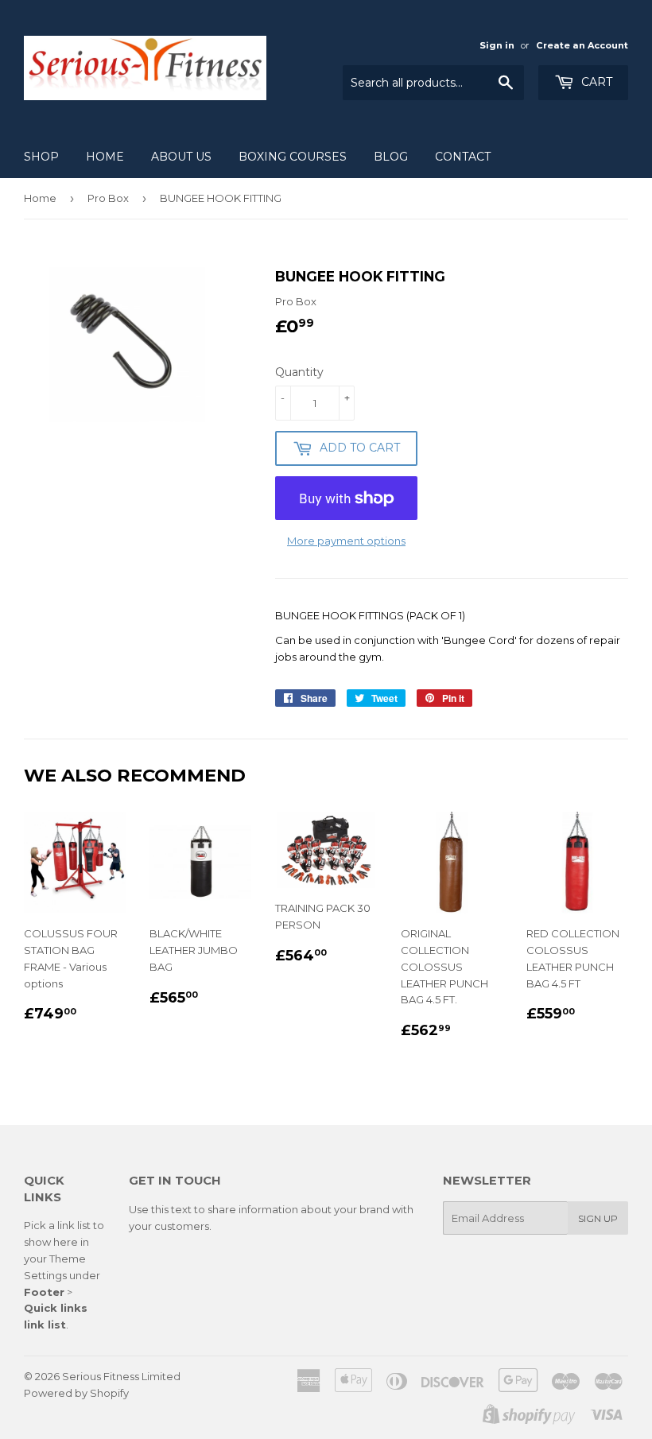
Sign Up (598, 1218)
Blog (391, 156)
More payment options (346, 540)
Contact (463, 156)
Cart (595, 82)
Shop (41, 156)
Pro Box (108, 198)
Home (105, 156)
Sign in (496, 45)
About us (181, 156)
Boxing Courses (293, 156)
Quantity (299, 372)
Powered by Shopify (76, 1393)
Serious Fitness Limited (121, 1376)
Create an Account (582, 45)
